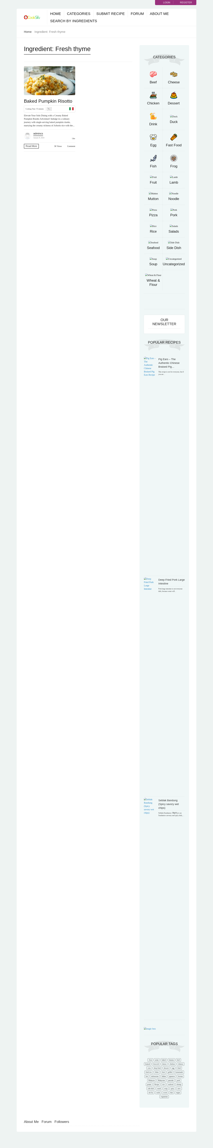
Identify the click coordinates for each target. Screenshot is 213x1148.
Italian (164, 1076)
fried (179, 1068)
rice (163, 1084)
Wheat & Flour (153, 282)
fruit (163, 1072)
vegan (178, 1093)
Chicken (153, 103)
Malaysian (161, 1080)
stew (179, 1089)
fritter (157, 1072)
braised (147, 1064)
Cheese (174, 82)
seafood (170, 1084)
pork (178, 1080)
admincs (38, 133)
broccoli (156, 1064)
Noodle (173, 199)
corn (149, 1068)
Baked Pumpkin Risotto (48, 101)
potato (149, 1084)
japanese (172, 1076)
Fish (153, 166)
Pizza (153, 215)
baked (164, 1060)
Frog (173, 166)
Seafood (153, 248)
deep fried (157, 1068)
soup (166, 1089)
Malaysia (151, 1080)
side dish (151, 1089)
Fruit (153, 182)
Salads (174, 231)
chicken (172, 1064)
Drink (153, 124)
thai (171, 1093)
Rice (49, 109)
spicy (172, 1089)
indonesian (155, 1076)
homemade (179, 1072)
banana (171, 1060)
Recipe (156, 1084)
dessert (166, 1068)
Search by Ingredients (73, 21)
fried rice (149, 1072)
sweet (165, 1093)
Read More (31, 146)
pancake (171, 1080)
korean (180, 1076)
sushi (158, 1093)
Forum (137, 14)
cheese (164, 1064)
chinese (180, 1064)
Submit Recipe (110, 14)
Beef (153, 82)
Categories (78, 14)
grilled (170, 1072)
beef (178, 1060)
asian (157, 1060)
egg (173, 1068)
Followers (61, 1122)
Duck (174, 122)
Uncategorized (174, 264)
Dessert (174, 103)
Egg (153, 145)
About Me (159, 14)
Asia (150, 1060)
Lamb (174, 182)
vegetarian (164, 1097)
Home (55, 14)
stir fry (151, 1093)
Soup (153, 264)
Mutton (153, 199)
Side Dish (173, 248)
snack (159, 1089)
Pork (173, 215)
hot (147, 1076)
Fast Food (174, 145)
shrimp (178, 1084)
